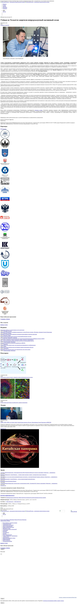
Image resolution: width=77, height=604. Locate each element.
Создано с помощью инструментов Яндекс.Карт (68, 597)
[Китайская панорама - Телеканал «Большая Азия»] (19, 467)
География (5, 331)
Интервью (12, 519)
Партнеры (24, 519)
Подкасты (20, 519)
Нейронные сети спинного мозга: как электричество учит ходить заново (15, 349)
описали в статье (38, 110)
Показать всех (3, 128)
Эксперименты (30, 339)
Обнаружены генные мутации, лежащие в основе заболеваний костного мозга (16, 377)
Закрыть (2, 549)
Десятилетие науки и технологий (10, 529)
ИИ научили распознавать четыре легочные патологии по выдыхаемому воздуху (17, 340)
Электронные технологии (8, 525)
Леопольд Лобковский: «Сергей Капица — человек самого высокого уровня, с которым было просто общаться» (23, 474)
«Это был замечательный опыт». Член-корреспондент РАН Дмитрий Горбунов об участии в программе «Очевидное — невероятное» (27, 472)
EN (5, 11)
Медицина (5, 333)
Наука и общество (7, 339)
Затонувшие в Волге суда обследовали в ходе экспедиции (12, 330)
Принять (2, 602)
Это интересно (6, 532)
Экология (15, 337)
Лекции (16, 519)
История (10, 331)
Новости (8, 519)
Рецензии (5, 531)
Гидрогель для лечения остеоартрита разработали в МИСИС (12, 343)
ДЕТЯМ (4, 324)
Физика (9, 333)
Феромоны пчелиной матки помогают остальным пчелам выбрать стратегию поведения (18, 334)
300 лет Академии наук (7, 526)
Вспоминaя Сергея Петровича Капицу (8, 481)
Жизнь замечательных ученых (9, 538)
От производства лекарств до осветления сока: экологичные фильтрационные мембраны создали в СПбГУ (22, 338)
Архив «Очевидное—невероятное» (10, 535)
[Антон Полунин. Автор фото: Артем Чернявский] (25, 56)
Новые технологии (15, 339)
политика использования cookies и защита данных (53, 600)
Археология (5, 348)
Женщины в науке (6, 528)
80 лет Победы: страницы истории (10, 522)
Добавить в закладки (4, 25)
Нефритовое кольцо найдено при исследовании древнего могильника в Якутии (16, 347)
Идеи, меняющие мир (7, 534)
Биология (5, 335)
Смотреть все (3, 428)
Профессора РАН (6, 539)
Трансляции (5, 530)
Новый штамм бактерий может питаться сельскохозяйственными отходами (15, 336)
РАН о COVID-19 (6, 540)
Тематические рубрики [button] (5, 520)
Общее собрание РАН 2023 (8, 527)
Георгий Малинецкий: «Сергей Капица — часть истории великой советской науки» (17, 479)
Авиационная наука (7, 523)
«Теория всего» (6, 536)
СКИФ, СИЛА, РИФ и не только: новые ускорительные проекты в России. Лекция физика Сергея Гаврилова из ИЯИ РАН (25, 422)
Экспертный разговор (7, 541)
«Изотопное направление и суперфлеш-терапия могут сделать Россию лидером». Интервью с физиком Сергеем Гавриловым (26, 332)
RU (3, 11)
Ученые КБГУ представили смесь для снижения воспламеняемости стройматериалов (18, 345)
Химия (9, 335)
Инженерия (10, 337)
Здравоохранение (7, 341)
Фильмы (4, 533)
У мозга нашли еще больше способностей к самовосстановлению (13, 402)
